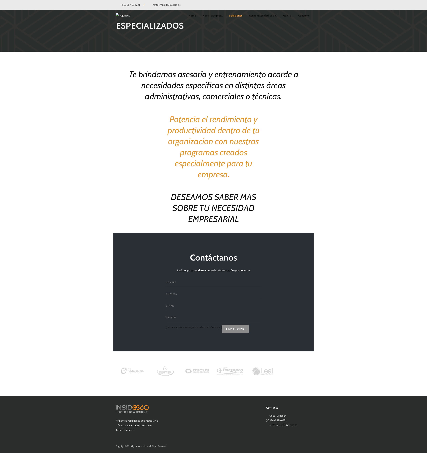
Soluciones (235, 15)
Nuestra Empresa (213, 15)
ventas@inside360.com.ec (166, 4)
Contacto (303, 15)
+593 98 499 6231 (130, 4)
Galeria (287, 15)
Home (192, 15)
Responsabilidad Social (263, 15)
